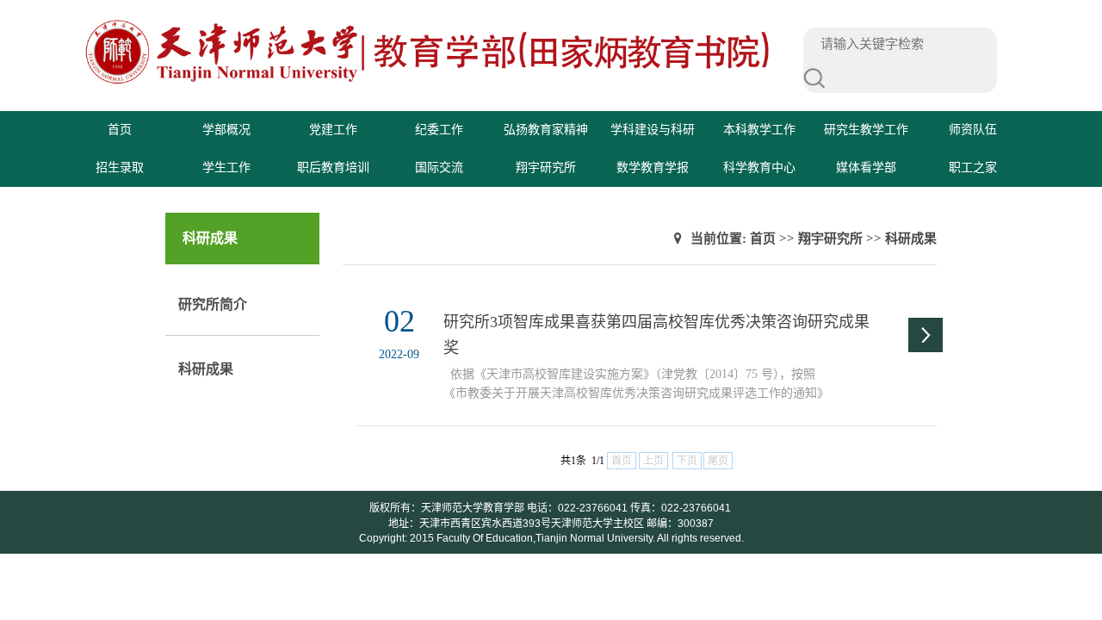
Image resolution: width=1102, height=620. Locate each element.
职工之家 (973, 167)
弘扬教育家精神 (546, 129)
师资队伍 (973, 129)
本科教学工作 (759, 129)
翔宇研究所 (546, 167)
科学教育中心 (759, 167)
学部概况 (226, 129)
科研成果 (205, 369)
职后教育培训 (333, 167)
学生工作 (226, 167)
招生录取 (120, 167)
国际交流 (439, 167)
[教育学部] (428, 82)
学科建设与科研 (652, 129)
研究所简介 (212, 304)
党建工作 (333, 129)
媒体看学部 (866, 167)
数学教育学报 (652, 167)
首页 (120, 129)
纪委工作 (439, 129)
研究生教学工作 (866, 129)
